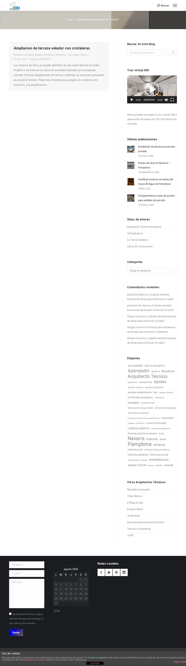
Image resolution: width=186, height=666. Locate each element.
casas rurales (166, 392)
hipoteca (131, 423)
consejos (133, 402)
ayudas (160, 381)
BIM (155, 392)
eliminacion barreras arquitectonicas (144, 418)
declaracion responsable (140, 408)
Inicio (70, 19)
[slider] (149, 100)
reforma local (135, 449)
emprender (167, 417)
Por (78, 54)
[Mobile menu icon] (175, 5)
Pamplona (49, 54)
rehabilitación (159, 460)
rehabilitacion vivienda (137, 460)
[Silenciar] (166, 100)
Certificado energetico (140, 397)
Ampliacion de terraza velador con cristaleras (52, 48)
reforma (159, 445)
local (161, 433)
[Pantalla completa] (172, 100)
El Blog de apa (135, 502)
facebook (101, 572)
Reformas (61, 54)
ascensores (145, 382)
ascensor (133, 382)
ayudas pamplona (154, 387)
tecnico (151, 465)
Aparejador (139, 370)
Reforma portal (159, 454)
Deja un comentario (40, 59)
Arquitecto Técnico (147, 376)
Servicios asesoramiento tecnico (145, 522)
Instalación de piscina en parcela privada (156, 149)
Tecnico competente (139, 528)
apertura (155, 371)
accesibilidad (135, 365)
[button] (152, 89)
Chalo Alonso (134, 496)
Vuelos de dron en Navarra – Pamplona (154, 165)
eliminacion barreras (138, 413)
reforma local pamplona (156, 449)
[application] (152, 89)
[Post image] (130, 149)
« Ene (56, 610)
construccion (148, 403)
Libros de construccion (140, 246)
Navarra (39, 54)
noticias (152, 439)
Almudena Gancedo (138, 489)
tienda (159, 465)
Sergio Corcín (134, 316)
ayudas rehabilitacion (140, 392)
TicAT (130, 535)
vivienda (168, 465)
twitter (108, 572)
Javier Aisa (133, 515)
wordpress (116, 572)
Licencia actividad (156, 423)
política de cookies (36, 660)
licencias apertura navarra (142, 433)
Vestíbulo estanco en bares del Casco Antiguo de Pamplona (155, 181)
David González (136, 294)
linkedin (124, 572)
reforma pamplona (138, 454)
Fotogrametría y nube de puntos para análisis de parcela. (156, 198)
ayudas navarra (135, 387)
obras (162, 439)
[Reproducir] (132, 100)
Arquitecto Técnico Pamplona (144, 226)
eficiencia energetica (165, 408)
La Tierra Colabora (137, 239)
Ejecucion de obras (24, 54)
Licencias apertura (160, 428)
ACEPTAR (94, 663)
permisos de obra (137, 305)
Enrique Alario (135, 509)
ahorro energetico (155, 365)
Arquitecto (168, 371)
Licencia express (138, 428)
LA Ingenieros (135, 233)
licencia (141, 423)
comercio (160, 397)
